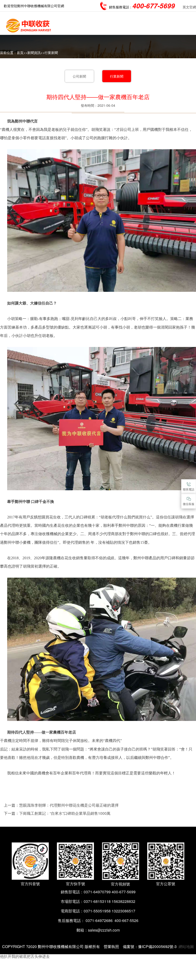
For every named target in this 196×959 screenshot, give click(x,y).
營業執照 (111, 946)
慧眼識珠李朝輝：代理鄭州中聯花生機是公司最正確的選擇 (69, 805)
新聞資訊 (34, 52)
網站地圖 (186, 946)
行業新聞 (51, 52)
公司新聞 (79, 76)
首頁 (20, 52)
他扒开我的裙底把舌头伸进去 (25, 956)
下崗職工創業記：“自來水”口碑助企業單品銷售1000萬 (64, 813)
